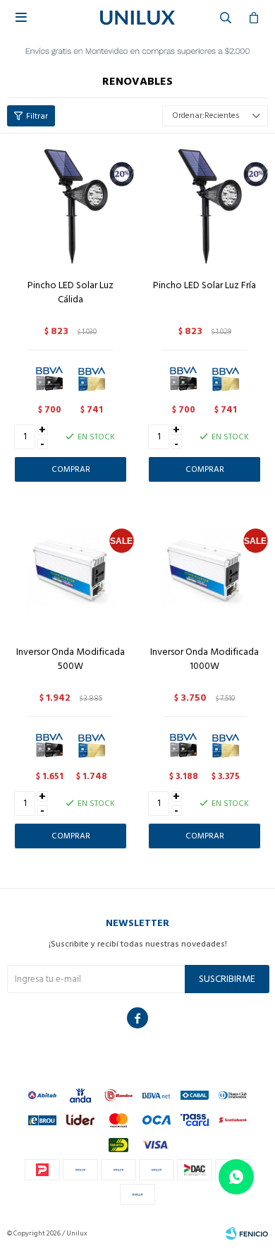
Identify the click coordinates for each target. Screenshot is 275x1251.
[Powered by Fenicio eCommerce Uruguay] (247, 1233)
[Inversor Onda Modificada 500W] (70, 570)
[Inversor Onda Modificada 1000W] (204, 570)
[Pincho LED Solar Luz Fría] (204, 204)
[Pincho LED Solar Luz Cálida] (70, 204)
